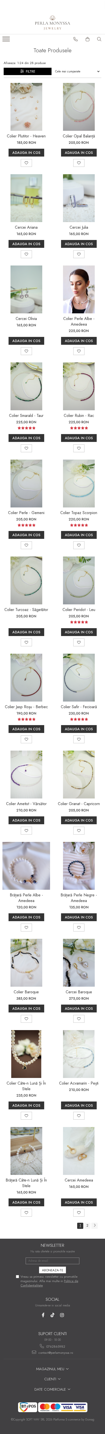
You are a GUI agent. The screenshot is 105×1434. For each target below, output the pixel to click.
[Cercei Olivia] (26, 289)
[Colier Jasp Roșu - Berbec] (26, 678)
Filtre (29, 71)
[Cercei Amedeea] (79, 1151)
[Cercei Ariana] (26, 198)
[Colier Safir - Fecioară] (79, 678)
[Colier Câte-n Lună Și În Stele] (26, 1054)
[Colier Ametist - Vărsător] (26, 774)
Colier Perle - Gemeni (26, 513)
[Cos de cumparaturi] (87, 39)
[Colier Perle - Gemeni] (26, 483)
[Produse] (6, 40)
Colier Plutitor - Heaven (26, 136)
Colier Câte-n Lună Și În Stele (26, 1086)
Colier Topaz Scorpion (78, 513)
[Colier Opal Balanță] (79, 107)
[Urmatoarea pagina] (94, 1226)
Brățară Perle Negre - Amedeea (79, 897)
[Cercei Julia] (79, 198)
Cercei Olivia (26, 318)
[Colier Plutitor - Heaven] (26, 107)
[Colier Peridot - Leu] (79, 580)
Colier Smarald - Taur (26, 415)
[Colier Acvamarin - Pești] (79, 1054)
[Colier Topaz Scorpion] (79, 483)
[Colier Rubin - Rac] (79, 386)
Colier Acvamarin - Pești (78, 1083)
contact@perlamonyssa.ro (55, 1352)
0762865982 (55, 1346)
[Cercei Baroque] (79, 963)
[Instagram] (62, 1315)
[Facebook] (43, 1315)
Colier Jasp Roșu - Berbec (26, 707)
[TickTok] (52, 1315)
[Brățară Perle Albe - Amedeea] (26, 866)
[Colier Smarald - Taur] (26, 386)
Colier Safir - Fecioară (79, 707)
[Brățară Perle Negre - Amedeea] (79, 866)
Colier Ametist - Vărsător (26, 804)
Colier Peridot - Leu (79, 609)
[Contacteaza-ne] (75, 39)
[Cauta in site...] (99, 39)
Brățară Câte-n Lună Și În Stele (26, 1183)
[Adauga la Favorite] (26, 163)
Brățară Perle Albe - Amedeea (26, 897)
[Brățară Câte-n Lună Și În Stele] (26, 1151)
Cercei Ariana (26, 227)
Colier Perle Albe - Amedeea (78, 321)
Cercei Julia (79, 227)
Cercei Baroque (79, 992)
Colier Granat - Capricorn (79, 804)
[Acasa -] (52, 21)
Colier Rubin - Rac (79, 415)
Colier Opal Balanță (79, 136)
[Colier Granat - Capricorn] (79, 774)
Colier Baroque (26, 992)
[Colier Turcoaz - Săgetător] (26, 580)
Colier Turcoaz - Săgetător (26, 609)
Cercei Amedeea (79, 1180)
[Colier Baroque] (26, 963)
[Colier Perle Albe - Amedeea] (79, 289)
